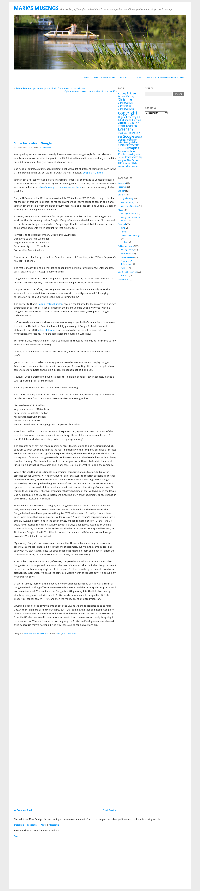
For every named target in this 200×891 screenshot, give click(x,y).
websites (129, 166)
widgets (136, 166)
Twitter (135, 160)
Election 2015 (130, 123)
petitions (131, 151)
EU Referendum (129, 124)
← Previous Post (23, 810)
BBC (127, 96)
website (121, 166)
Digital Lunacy (127, 198)
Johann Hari (131, 140)
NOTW (121, 148)
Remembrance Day (133, 157)
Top (16, 836)
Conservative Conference (125, 104)
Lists (126, 242)
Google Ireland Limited (50, 304)
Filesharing (134, 132)
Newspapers (124, 145)
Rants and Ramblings (130, 236)
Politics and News (40, 634)
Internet (121, 140)
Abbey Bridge (127, 93)
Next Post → (110, 810)
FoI (120, 136)
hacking (138, 137)
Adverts (121, 96)
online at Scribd (46, 330)
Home (86, 77)
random (121, 157)
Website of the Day (129, 206)
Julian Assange (125, 142)
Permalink (71, 634)
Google (58, 634)
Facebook (122, 133)
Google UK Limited (93, 172)
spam (123, 160)
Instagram (19, 825)
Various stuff (123, 279)
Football (124, 275)
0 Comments (45, 148)
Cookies (123, 77)
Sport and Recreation (127, 272)
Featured (28, 634)
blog (132, 97)
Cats (123, 228)
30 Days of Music (128, 213)
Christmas (125, 99)
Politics (124, 268)
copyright (127, 113)
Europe (133, 126)
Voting (128, 163)
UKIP (121, 163)
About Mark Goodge (104, 77)
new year (134, 145)
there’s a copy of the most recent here (60, 187)
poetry (131, 154)
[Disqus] (65, 687)
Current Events (127, 257)
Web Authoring (127, 202)
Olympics (132, 148)
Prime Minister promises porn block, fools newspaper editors (50, 88)
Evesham (125, 129)
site (119, 160)
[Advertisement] (65, 115)
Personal (122, 151)
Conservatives (126, 108)
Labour (135, 142)
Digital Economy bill (129, 117)
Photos (123, 154)
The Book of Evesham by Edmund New (165, 77)
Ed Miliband (125, 120)
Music (120, 210)
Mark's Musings (36, 8)
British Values (127, 253)
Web (134, 163)
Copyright (137, 77)
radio (138, 155)
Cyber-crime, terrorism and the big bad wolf (90, 91)
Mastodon (54, 825)
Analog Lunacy (127, 249)
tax (63, 634)
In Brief (121, 191)
